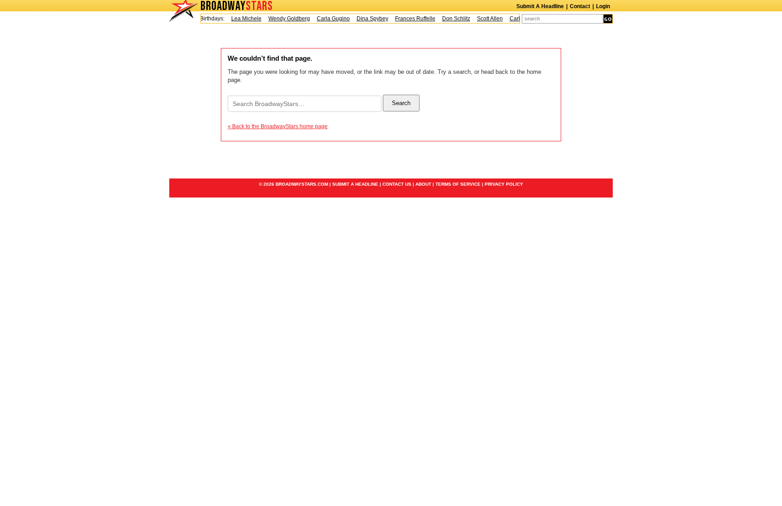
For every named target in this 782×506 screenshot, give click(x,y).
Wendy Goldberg (285, 18)
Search (401, 103)
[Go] (608, 19)
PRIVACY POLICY (504, 184)
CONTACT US (396, 184)
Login (603, 6)
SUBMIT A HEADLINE (355, 184)
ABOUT (423, 184)
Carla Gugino (329, 18)
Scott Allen (486, 18)
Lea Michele (243, 18)
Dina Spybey (369, 18)
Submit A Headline (540, 6)
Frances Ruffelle (411, 18)
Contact (580, 6)
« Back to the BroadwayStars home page (278, 126)
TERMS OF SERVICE (458, 184)
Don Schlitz (453, 18)
